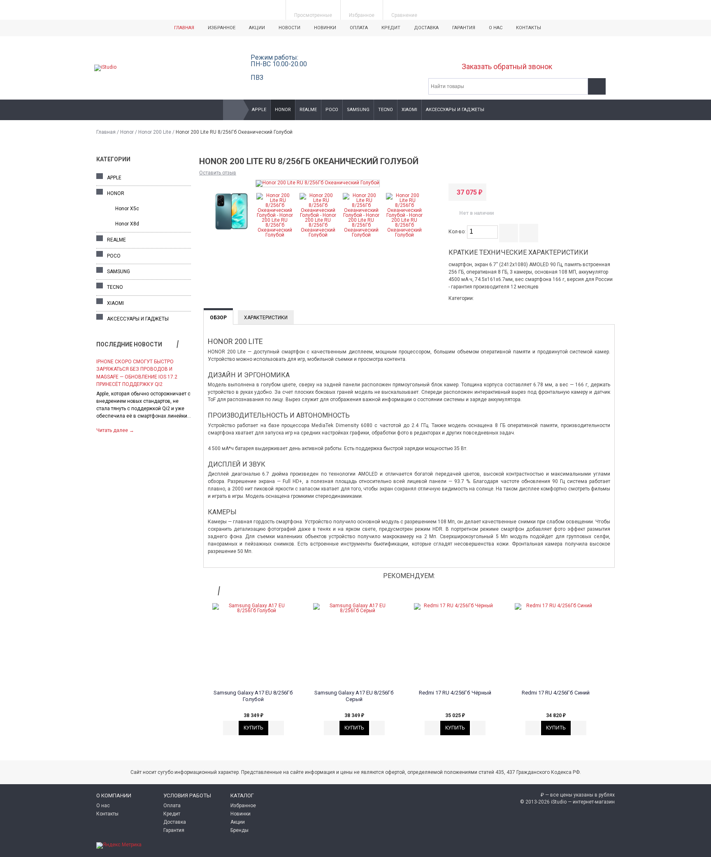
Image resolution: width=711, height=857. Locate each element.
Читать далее (115, 430)
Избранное (221, 27)
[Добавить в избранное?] (528, 233)
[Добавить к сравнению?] (508, 233)
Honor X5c (127, 208)
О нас (495, 27)
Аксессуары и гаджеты (455, 109)
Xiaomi (409, 109)
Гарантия (463, 27)
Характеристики (266, 318)
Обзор (218, 318)
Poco (331, 109)
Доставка (426, 27)
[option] (143, 395)
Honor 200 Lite (154, 132)
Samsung (358, 109)
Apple (259, 109)
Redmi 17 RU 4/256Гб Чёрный (455, 693)
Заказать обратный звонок (507, 66)
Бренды (239, 830)
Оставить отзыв (217, 173)
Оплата (359, 27)
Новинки (325, 27)
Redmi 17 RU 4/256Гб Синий (556, 693)
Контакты (528, 27)
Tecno (385, 109)
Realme (308, 109)
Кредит (390, 27)
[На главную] (233, 110)
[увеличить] (492, 229)
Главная (184, 27)
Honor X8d (127, 224)
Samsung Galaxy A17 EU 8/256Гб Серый (354, 696)
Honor (283, 109)
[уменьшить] (492, 235)
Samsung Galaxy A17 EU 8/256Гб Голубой (253, 696)
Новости (289, 27)
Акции (257, 27)
